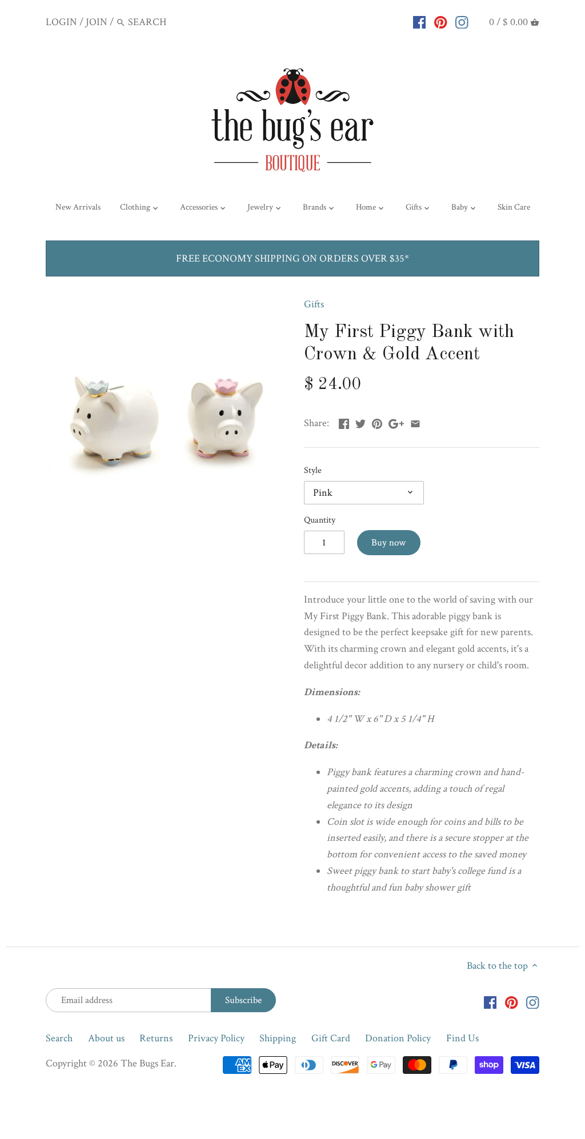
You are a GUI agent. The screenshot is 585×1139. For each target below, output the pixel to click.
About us (106, 1038)
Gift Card (330, 1038)
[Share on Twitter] (360, 421)
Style (313, 470)
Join (96, 22)
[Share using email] (415, 421)
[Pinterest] (440, 22)
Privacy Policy (216, 1038)
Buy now (388, 542)
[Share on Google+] (396, 421)
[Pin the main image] (377, 421)
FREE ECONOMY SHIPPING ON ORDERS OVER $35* (292, 258)
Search (59, 1038)
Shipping (277, 1038)
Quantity (319, 520)
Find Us (462, 1038)
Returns (156, 1038)
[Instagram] (461, 22)
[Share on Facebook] (344, 421)
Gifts (314, 304)
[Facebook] (419, 22)
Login (61, 22)
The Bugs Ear (147, 1063)
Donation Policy (398, 1038)
